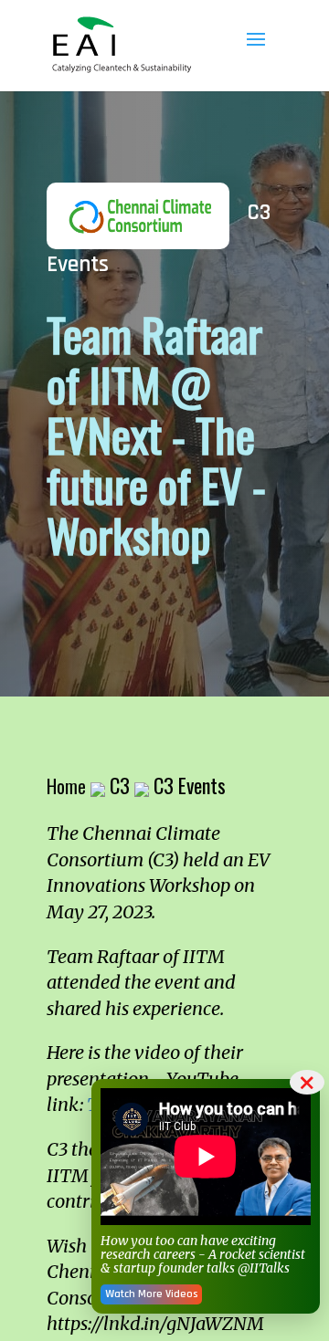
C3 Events (190, 785)
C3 (120, 785)
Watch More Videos (151, 1294)
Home (66, 786)
